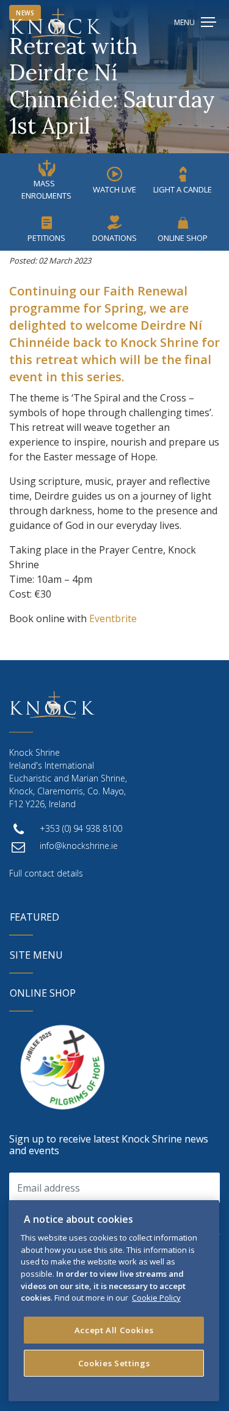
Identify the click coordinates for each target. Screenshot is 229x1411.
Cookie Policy (156, 1297)
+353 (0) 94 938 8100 (81, 828)
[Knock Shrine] (56, 23)
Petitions (46, 237)
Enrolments (46, 189)
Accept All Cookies (114, 1330)
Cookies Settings (114, 1363)
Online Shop (183, 237)
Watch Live (114, 189)
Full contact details (46, 873)
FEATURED (34, 917)
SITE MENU (36, 955)
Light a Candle (182, 189)
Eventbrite (113, 618)
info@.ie (79, 845)
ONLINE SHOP (43, 993)
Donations (114, 237)
